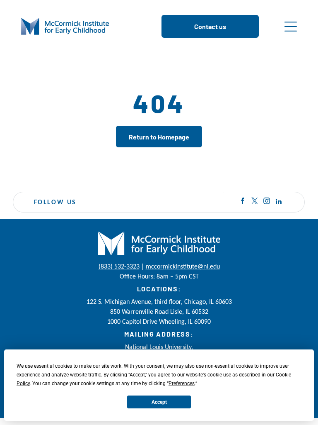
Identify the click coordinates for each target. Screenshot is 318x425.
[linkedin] (279, 202)
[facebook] (243, 202)
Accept (159, 402)
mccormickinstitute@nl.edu (183, 266)
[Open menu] (290, 26)
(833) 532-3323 (119, 266)
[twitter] (255, 202)
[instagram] (267, 202)
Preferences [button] (182, 383)
